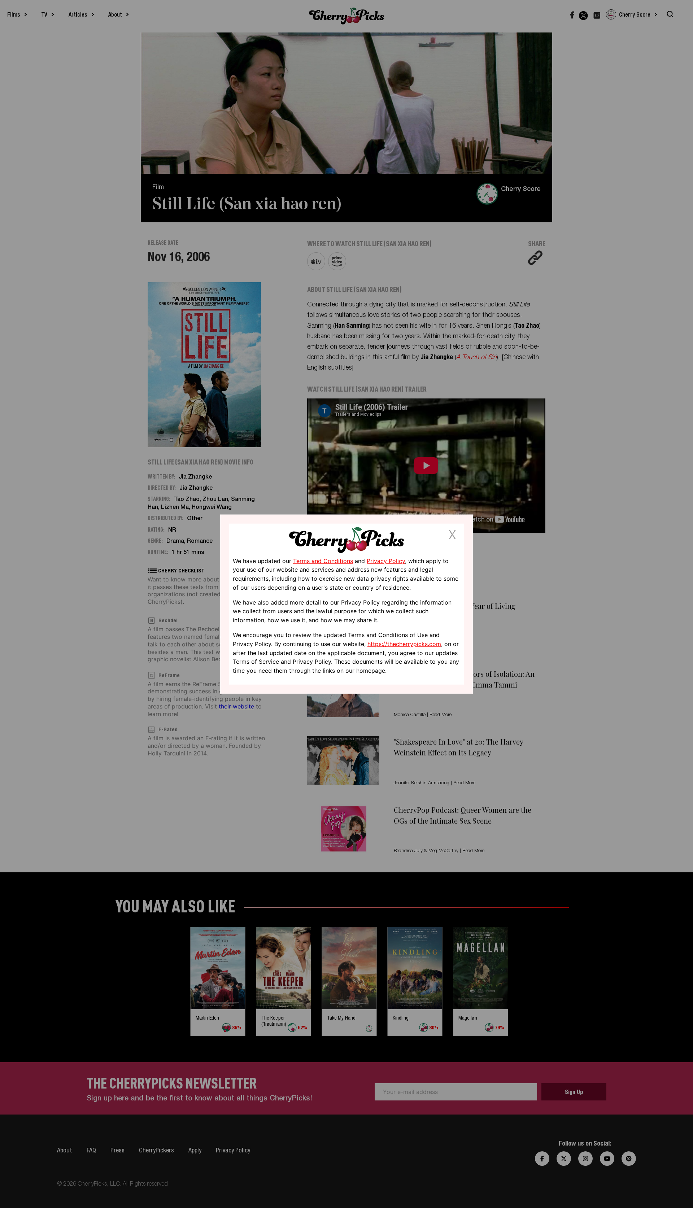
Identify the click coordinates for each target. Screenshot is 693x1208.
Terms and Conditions (323, 560)
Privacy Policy (386, 560)
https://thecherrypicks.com (404, 643)
